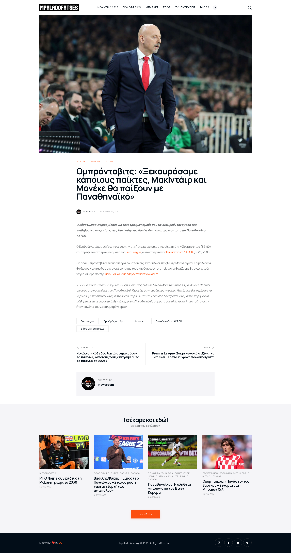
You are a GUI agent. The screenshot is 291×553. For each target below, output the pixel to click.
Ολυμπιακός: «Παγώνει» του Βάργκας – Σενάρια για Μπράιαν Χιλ (226, 485)
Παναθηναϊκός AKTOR (169, 321)
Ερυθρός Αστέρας (115, 321)
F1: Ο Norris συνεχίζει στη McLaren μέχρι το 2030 (60, 480)
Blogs (169, 473)
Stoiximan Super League (173, 476)
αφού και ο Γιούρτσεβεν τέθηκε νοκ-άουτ (131, 274)
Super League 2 (120, 473)
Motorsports (47, 473)
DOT (61, 542)
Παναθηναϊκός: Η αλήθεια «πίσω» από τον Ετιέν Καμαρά (169, 488)
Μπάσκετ (81, 161)
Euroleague (95, 161)
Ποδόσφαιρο (102, 473)
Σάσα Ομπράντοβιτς (92, 328)
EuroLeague (133, 252)
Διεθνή (108, 161)
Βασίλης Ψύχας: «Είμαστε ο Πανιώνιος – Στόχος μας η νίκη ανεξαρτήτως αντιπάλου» (116, 484)
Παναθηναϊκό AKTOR (179, 252)
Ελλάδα (135, 473)
